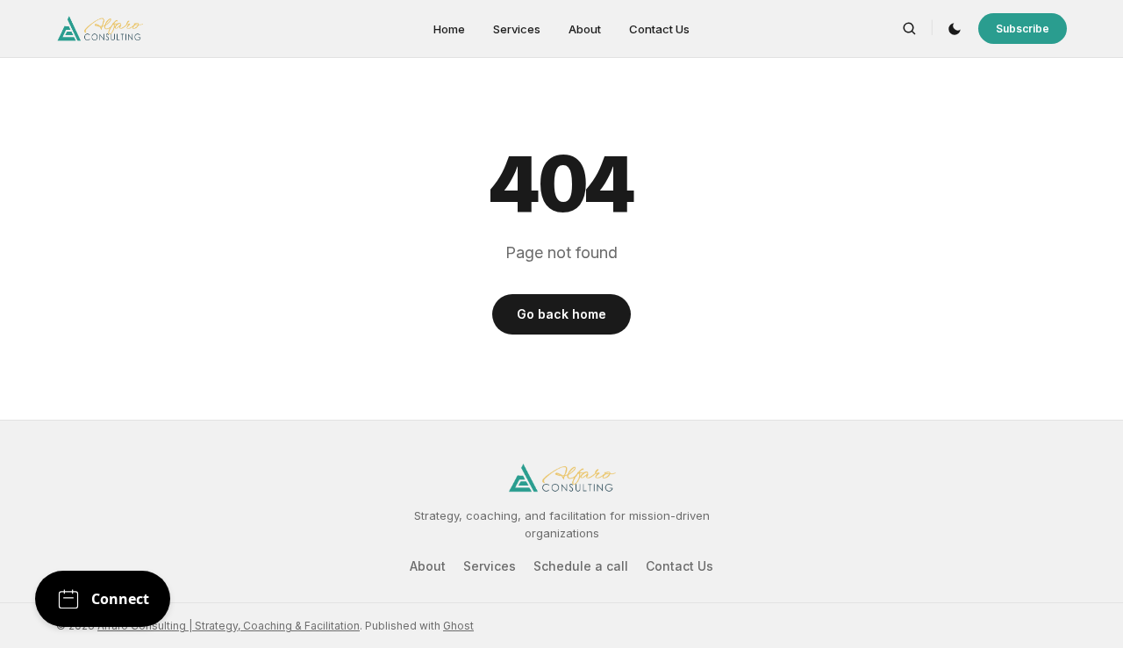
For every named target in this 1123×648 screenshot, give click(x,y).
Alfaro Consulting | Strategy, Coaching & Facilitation (228, 625)
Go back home (561, 313)
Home (449, 29)
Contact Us (659, 29)
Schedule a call (580, 565)
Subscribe (1022, 28)
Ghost (458, 625)
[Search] (910, 29)
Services (516, 29)
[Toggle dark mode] (954, 29)
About (585, 29)
